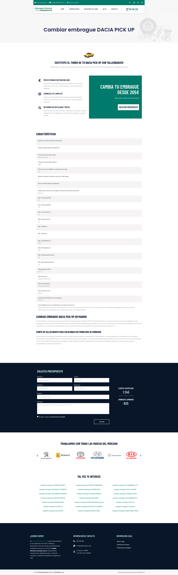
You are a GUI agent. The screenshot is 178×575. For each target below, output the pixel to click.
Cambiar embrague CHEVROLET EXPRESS (52, 489)
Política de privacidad (124, 548)
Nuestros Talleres (91, 9)
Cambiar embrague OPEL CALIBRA (125, 489)
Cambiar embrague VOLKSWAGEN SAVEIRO (53, 494)
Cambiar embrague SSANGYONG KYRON (125, 511)
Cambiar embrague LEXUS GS (125, 506)
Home (62, 9)
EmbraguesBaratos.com (45, 572)
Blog (104, 9)
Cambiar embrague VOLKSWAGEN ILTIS (125, 485)
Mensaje (39, 402)
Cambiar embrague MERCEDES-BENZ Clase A (89, 502)
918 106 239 (133, 9)
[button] (129, 2)
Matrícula (77, 385)
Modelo (39, 393)
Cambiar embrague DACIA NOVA (53, 511)
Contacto (114, 9)
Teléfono (40, 385)
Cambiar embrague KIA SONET (89, 498)
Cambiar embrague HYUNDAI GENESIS (89, 494)
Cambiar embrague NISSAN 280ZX (53, 502)
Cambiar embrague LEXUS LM (52, 506)
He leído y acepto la (52, 417)
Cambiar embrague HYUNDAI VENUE (125, 494)
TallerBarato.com (59, 572)
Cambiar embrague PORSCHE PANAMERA (89, 485)
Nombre (40, 376)
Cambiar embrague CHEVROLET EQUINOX (89, 506)
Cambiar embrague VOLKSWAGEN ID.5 (125, 498)
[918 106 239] (127, 9)
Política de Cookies (123, 544)
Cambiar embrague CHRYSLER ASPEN (53, 498)
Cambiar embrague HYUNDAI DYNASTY (52, 485)
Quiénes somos (74, 9)
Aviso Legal (120, 541)
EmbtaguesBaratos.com (40, 541)
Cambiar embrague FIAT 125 (125, 502)
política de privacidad (58, 417)
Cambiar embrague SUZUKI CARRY (89, 511)
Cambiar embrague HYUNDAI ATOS (89, 489)
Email (76, 376)
